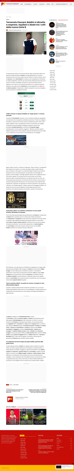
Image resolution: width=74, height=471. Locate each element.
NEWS (26, 419)
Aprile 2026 (52, 77)
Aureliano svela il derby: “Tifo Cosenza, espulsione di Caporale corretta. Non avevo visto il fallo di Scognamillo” (37, 391)
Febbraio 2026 (53, 81)
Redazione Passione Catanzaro (15, 30)
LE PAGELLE (57, 45)
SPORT (57, 59)
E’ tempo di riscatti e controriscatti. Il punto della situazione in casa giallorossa (14, 391)
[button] (71, 4)
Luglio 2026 (52, 72)
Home (7, 16)
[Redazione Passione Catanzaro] (7, 30)
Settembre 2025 (53, 89)
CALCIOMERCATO (12, 419)
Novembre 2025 (53, 86)
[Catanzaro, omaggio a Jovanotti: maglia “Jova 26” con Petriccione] (52, 40)
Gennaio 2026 (52, 82)
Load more (58, 66)
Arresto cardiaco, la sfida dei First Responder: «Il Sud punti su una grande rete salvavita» (62, 54)
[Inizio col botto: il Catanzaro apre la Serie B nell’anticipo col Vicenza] (26, 417)
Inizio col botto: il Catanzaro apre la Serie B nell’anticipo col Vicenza (26, 422)
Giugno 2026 (52, 74)
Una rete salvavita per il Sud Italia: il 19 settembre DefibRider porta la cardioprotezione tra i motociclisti (62, 33)
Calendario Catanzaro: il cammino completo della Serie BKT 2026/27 (40, 422)
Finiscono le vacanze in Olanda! (60, 62)
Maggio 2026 (52, 75)
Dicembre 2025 (53, 84)
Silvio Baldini (16, 384)
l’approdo (41, 86)
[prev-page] (7, 426)
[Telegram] (69, 468)
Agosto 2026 (52, 70)
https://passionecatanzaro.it (19, 398)
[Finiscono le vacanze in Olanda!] (52, 61)
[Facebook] (64, 468)
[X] (72, 468)
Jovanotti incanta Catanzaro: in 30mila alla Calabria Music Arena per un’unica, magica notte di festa (61, 25)
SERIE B (10, 16)
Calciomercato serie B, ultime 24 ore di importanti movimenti (12, 422)
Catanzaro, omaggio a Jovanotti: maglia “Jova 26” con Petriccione (61, 40)
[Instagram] (66, 468)
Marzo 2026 (52, 79)
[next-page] (8, 426)
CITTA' (57, 22)
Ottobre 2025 (52, 88)
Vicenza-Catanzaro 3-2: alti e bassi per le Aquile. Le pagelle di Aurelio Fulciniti (62, 47)
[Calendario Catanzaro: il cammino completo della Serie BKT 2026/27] (39, 417)
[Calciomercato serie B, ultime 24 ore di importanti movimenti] (12, 417)
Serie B (11, 384)
